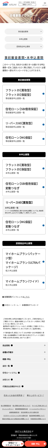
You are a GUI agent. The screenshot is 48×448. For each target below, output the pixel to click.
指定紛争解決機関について (37, 416)
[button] (44, 4)
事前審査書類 (23, 31)
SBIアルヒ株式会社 (23, 431)
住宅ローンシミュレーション (13, 443)
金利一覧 (6, 366)
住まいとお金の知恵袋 (13, 395)
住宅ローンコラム (10, 372)
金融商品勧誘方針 (14, 412)
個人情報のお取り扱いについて (21, 406)
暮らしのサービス (34, 395)
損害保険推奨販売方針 (21, 409)
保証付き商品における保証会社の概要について (15, 419)
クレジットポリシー (8, 409)
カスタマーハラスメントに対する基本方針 (15, 416)
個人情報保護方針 (6, 406)
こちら (27, 296)
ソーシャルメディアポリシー (37, 409)
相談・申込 (35, 443)
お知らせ (6, 379)
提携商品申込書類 (23, 46)
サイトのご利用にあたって (39, 406)
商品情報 (6, 345)
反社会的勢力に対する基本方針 (30, 412)
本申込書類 (23, 39)
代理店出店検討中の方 (11, 386)
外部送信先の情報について (38, 419)
